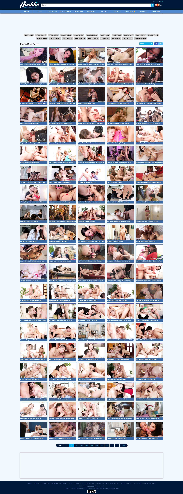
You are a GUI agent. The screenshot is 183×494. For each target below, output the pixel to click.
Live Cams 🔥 (130, 11)
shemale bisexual (92, 35)
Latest (39, 11)
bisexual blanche (80, 38)
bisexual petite (53, 35)
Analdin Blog (126, 484)
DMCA (77, 484)
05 (92, 445)
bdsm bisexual (117, 35)
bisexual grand (105, 35)
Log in (161, 1)
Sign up (155, 1)
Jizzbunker (137, 484)
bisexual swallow (93, 38)
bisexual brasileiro (140, 38)
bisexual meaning (54, 38)
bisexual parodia (153, 35)
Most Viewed (65, 11)
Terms (71, 484)
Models (104, 11)
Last (123, 445)
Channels (91, 11)
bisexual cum (29, 35)
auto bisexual (116, 38)
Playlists (117, 11)
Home (26, 11)
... (117, 445)
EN (161, 5)
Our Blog (143, 11)
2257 (82, 484)
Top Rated (52, 11)
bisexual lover (128, 35)
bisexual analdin (41, 35)
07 (102, 445)
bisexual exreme (141, 35)
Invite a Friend (53, 484)
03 (82, 445)
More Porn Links (149, 484)
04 (87, 445)
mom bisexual (127, 38)
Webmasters (114, 484)
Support (63, 484)
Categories (78, 11)
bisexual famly (67, 38)
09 (112, 445)
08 (107, 445)
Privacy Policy (91, 484)
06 (97, 445)
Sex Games (156, 11)
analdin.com (90, 486)
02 (76, 445)
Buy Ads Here (103, 484)
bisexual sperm (42, 38)
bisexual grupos (78, 35)
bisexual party (105, 38)
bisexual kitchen (66, 35)
